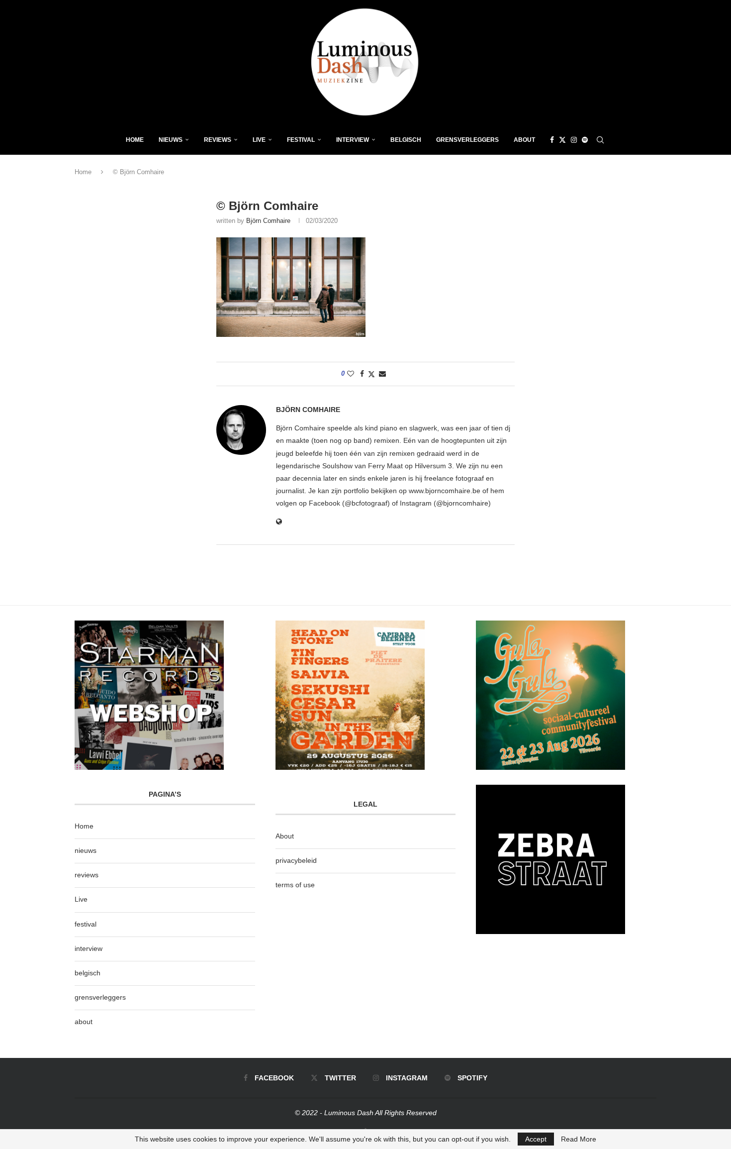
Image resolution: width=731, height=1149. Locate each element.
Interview (352, 139)
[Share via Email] (382, 374)
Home (135, 139)
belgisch (87, 973)
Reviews (217, 139)
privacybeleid (296, 860)
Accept (536, 1139)
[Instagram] (574, 139)
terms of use (295, 885)
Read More (578, 1139)
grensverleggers (100, 997)
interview (88, 948)
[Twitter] (562, 139)
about (83, 1022)
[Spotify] (585, 139)
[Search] (600, 139)
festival (85, 924)
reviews (86, 875)
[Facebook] (552, 139)
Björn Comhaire (268, 220)
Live (259, 139)
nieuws (171, 139)
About (524, 139)
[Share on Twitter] (371, 374)
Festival (301, 139)
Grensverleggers (467, 139)
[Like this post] (350, 374)
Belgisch (405, 139)
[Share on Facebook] (362, 374)
